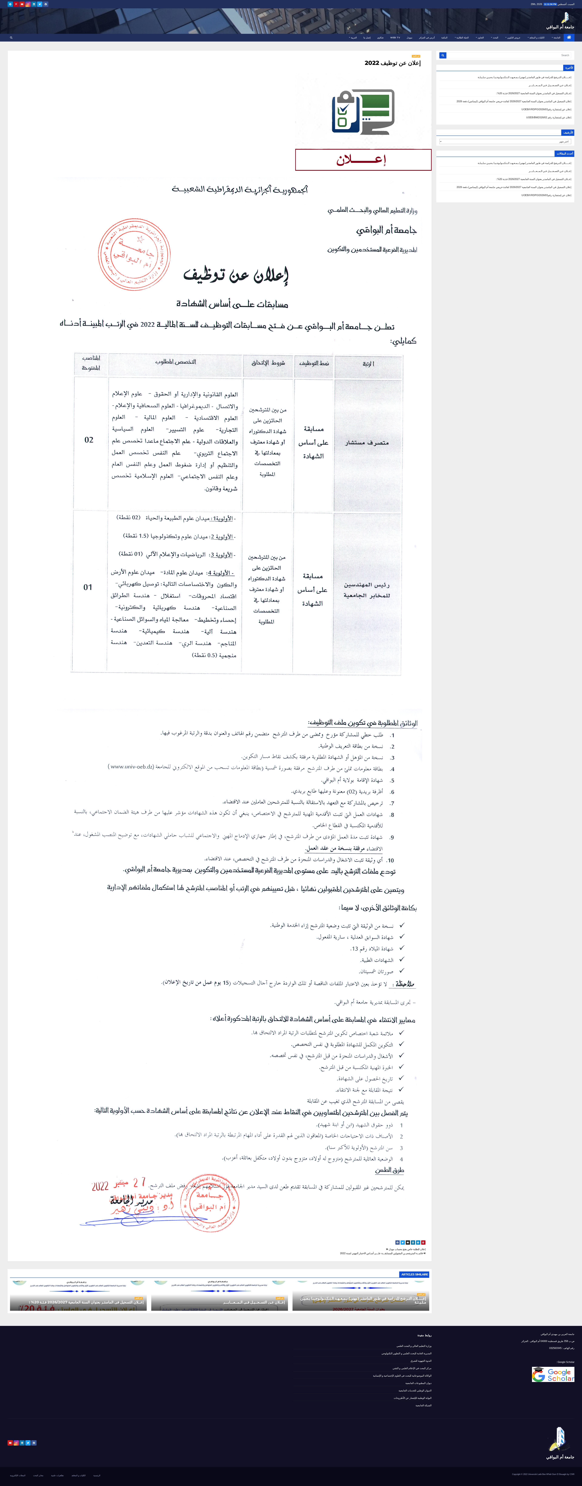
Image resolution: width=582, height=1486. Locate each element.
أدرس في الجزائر (427, 37)
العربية (353, 37)
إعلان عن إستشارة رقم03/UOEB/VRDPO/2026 (546, 109)
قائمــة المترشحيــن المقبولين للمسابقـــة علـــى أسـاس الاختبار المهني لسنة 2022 (381, 1253)
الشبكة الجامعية (423, 1405)
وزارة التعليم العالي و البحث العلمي (414, 1346)
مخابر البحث (38, 1475)
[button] (11, 37)
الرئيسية (96, 1475)
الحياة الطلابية (462, 37)
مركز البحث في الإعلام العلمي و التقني (412, 1368)
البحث (495, 37)
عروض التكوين (513, 37)
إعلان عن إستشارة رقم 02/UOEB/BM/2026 (548, 117)
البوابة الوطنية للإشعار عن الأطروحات (413, 1398)
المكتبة (444, 37)
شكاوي (380, 37)
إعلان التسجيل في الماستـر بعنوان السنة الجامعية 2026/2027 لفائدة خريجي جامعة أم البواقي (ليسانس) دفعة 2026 (514, 101)
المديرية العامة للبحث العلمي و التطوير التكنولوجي (406, 1353)
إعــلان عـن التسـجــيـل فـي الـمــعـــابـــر (550, 85)
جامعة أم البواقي (560, 26)
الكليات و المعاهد (537, 37)
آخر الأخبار (416, 56)
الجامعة (556, 37)
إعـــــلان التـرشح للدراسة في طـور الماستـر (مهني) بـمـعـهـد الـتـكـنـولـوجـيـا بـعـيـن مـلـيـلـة (524, 77)
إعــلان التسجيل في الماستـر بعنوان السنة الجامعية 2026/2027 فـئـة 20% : (533, 93)
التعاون (480, 37)
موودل (409, 37)
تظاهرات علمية (57, 1475)
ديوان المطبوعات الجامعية (418, 1383)
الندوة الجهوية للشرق (421, 1361)
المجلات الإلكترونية (17, 1475)
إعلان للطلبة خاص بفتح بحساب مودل (407, 1249)
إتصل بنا (367, 37)
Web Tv (395, 37)
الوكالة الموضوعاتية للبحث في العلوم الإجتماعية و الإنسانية (402, 1375)
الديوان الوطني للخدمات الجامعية (415, 1390)
